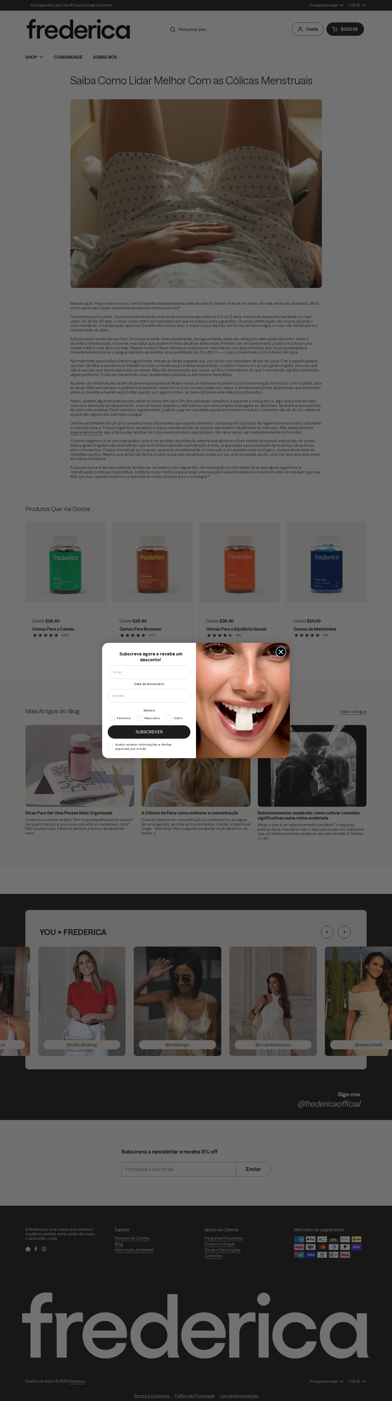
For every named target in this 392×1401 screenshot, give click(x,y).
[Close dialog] (281, 651)
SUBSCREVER (149, 732)
